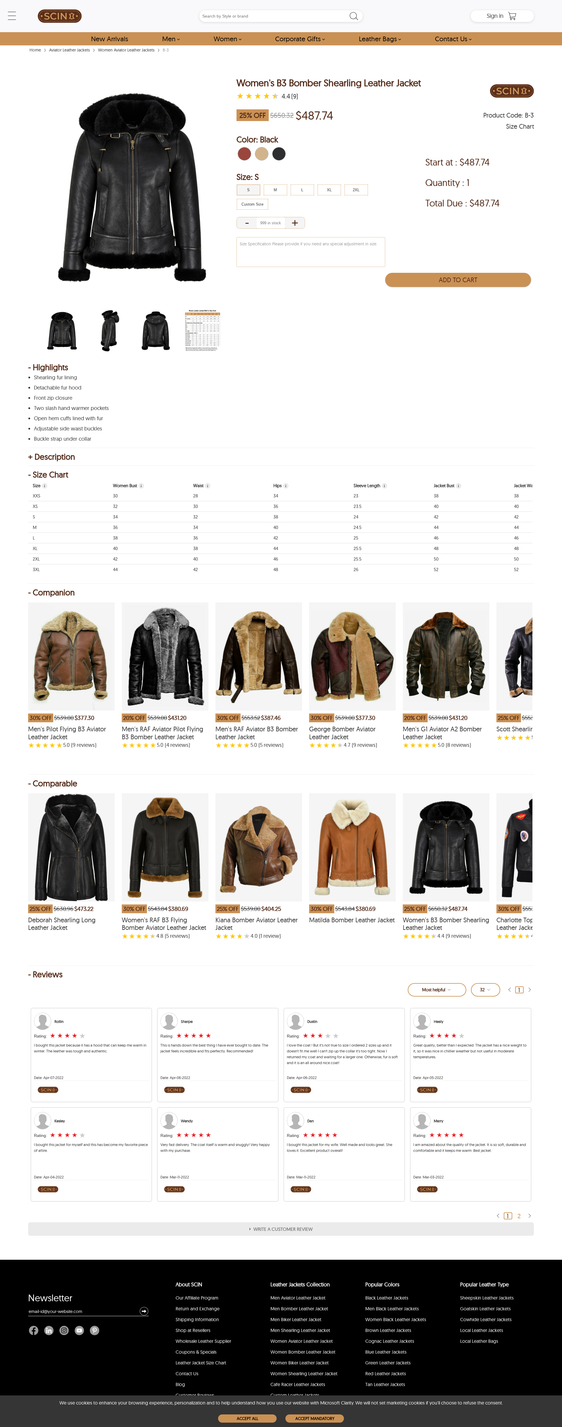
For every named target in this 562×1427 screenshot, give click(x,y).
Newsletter (50, 1299)
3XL (36, 569)
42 (436, 517)
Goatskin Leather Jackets (485, 1308)
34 (275, 496)
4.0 (254, 936)
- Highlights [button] (48, 367)
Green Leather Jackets (388, 1363)
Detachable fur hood (57, 388)
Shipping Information (197, 1319)
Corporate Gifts (300, 39)
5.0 (66, 745)
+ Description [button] (51, 457)
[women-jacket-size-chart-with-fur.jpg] (202, 331)
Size (39, 485)
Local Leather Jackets (481, 1330)
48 (436, 548)
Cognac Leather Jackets (389, 1341)
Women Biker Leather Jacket (299, 1363)
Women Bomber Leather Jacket (302, 1352)
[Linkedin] (48, 1330)
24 (356, 517)
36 (275, 506)
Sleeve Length (369, 485)
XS (35, 506)
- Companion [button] (51, 592)
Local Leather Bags (479, 1341)
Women (227, 39)
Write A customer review (283, 1229)
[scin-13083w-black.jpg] (62, 331)
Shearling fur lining (55, 377)
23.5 (357, 506)
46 (436, 538)
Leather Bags (380, 39)
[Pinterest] (93, 1330)
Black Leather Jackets (386, 1298)
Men (171, 39)
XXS (36, 496)
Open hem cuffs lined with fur (68, 418)
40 (436, 506)
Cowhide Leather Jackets (486, 1319)
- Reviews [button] (45, 974)
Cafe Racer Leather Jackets (297, 1384)
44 (436, 527)
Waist (200, 485)
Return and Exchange (198, 1308)
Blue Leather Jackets (386, 1352)
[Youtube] (79, 1330)
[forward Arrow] (529, 989)
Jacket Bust (446, 485)
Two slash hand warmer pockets (71, 408)
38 (436, 496)
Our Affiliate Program (197, 1298)
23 (356, 496)
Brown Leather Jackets (388, 1330)
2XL (36, 559)
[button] (244, 154)
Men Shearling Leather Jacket (300, 1330)
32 (115, 506)
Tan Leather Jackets (385, 1384)
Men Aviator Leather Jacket (297, 1298)
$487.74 (314, 115)
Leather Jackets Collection (300, 1284)
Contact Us (453, 39)
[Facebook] (35, 1330)
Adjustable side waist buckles (68, 429)
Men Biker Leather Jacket (295, 1319)
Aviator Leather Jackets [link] (69, 50)
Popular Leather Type (484, 1284)
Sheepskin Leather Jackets (487, 1298)
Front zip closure (53, 398)
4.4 (440, 936)
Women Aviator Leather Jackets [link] (126, 50)
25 (356, 538)
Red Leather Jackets (385, 1373)
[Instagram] (64, 1330)
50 (436, 559)
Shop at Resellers (193, 1330)
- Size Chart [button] (48, 475)
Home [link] (35, 50)
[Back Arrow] (509, 989)
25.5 (357, 548)
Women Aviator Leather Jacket (301, 1341)
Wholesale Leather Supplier (203, 1341)
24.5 (357, 527)
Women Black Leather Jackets (395, 1319)
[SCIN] (59, 16)
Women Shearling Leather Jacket (303, 1373)
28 (195, 496)
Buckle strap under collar (62, 439)
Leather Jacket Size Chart (201, 1363)
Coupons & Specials (196, 1352)
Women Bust (127, 485)
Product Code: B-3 (508, 115)
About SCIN (189, 1284)
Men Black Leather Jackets (392, 1308)
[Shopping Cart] (512, 16)
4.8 (159, 936)
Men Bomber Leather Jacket (299, 1308)
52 (436, 569)
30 (115, 496)
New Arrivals (109, 39)
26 (356, 569)
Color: (257, 139)
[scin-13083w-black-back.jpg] (155, 331)
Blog (180, 1384)
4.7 (347, 745)
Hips (279, 485)
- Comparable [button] (52, 783)
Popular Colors (382, 1284)
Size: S (248, 177)
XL (35, 548)
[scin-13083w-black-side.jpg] (108, 331)
